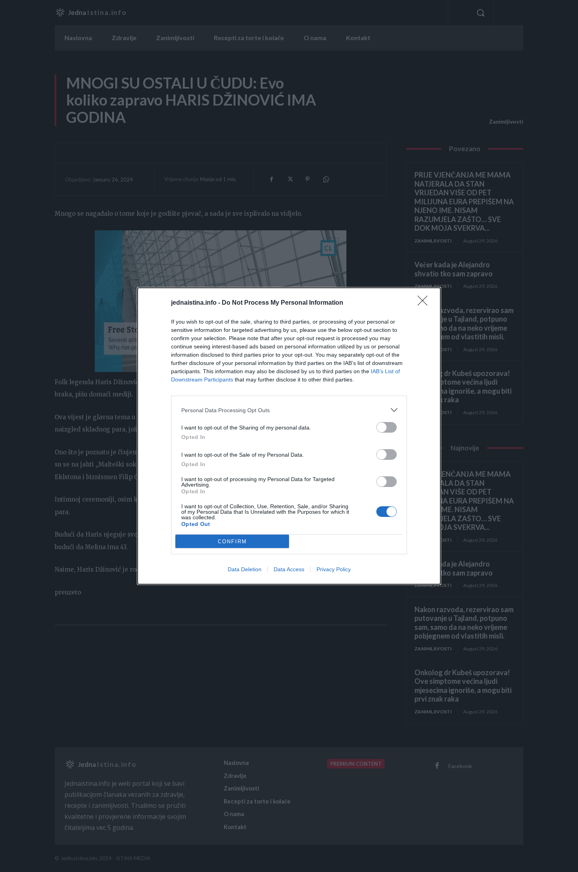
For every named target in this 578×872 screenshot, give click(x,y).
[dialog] (289, 436)
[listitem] (289, 410)
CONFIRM (232, 541)
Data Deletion (244, 569)
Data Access (289, 569)
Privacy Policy (334, 569)
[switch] (386, 427)
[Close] (425, 303)
